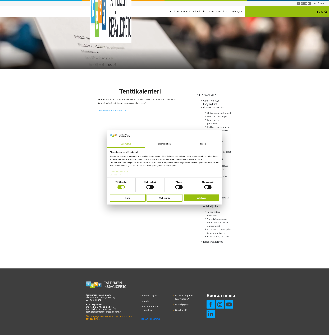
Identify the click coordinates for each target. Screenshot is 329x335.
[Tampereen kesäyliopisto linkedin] (309, 3)
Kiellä (127, 198)
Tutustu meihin (217, 11)
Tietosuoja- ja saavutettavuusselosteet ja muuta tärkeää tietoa (109, 317)
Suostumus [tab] (126, 144)
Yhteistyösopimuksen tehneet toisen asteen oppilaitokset (218, 222)
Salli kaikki (201, 198)
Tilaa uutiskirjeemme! (150, 318)
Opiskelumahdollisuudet (219, 113)
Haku (320, 11)
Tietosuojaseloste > (119, 172)
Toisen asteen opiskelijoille (211, 204)
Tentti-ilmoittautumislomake (112, 110)
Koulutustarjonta (179, 11)
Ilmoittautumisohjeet (217, 116)
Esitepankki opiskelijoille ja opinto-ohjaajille (219, 231)
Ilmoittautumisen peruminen (215, 122)
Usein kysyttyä (182, 304)
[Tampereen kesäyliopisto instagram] (302, 3)
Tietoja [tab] (203, 144)
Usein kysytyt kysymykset (211, 102)
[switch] (150, 187)
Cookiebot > (115, 175)
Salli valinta (164, 198)
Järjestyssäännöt (213, 241)
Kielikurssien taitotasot (218, 127)
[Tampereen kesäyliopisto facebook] (298, 3)
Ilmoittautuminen (213, 107)
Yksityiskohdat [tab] (164, 144)
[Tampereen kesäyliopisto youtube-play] (306, 3)
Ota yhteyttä (235, 11)
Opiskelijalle (198, 11)
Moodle (145, 301)
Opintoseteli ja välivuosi (218, 236)
